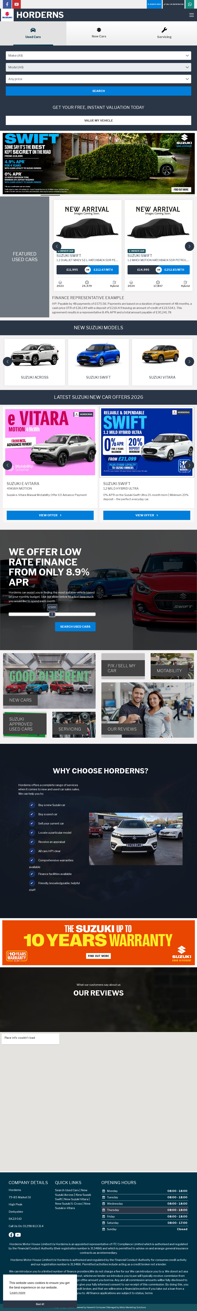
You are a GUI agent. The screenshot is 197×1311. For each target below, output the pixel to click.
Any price (15, 79)
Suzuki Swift (108, 258)
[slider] (52, 614)
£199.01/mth (174, 269)
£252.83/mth (103, 269)
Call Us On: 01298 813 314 (26, 1226)
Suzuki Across (34, 377)
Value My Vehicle (98, 120)
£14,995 (72, 269)
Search (98, 91)
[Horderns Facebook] (7, 5)
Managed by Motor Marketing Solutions (126, 1307)
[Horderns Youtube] (16, 5)
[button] (56, 246)
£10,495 (143, 269)
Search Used (155, 4)
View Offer (65, 515)
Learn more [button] (17, 1292)
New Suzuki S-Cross (68, 1203)
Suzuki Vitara (162, 377)
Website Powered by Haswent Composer (86, 1307)
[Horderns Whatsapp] (189, 5)
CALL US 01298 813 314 (174, 4)
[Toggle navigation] (191, 15)
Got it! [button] (40, 1304)
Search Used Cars (67, 1190)
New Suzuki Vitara (76, 1199)
